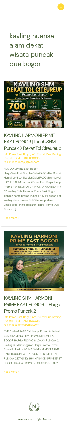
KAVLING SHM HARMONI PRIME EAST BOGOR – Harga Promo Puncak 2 (32, 304)
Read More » (11, 218)
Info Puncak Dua (41, 154)
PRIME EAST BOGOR (26, 158)
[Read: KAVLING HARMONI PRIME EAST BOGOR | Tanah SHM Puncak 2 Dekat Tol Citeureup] (34, 104)
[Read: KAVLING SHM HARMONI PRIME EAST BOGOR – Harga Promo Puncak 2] (34, 260)
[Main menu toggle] (60, 6)
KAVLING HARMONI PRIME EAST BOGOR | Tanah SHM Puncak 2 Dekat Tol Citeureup (32, 141)
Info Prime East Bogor (17, 154)
